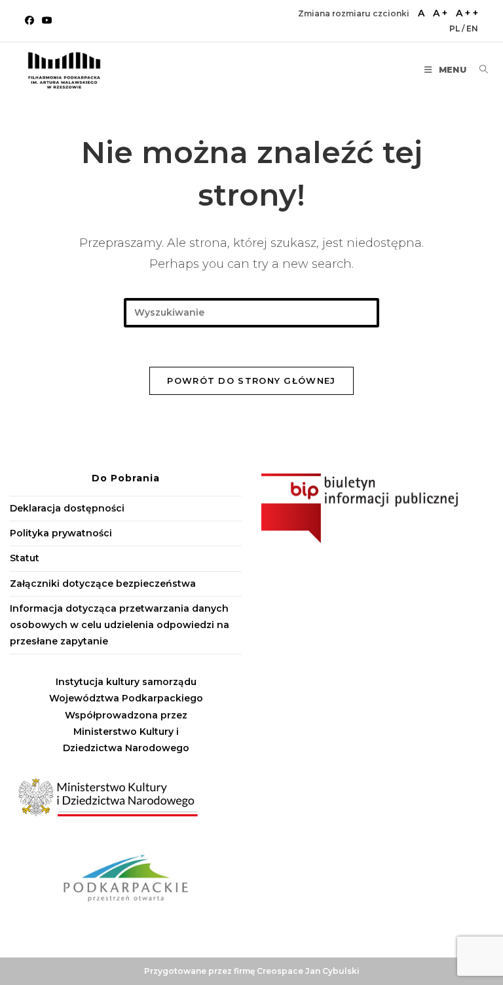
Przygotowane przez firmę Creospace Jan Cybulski (252, 971)
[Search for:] (479, 69)
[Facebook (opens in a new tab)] (31, 20)
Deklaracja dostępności (67, 508)
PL (455, 28)
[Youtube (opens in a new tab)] (47, 20)
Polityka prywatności (61, 533)
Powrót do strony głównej (251, 380)
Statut (24, 558)
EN (472, 28)
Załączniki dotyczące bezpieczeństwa (103, 583)
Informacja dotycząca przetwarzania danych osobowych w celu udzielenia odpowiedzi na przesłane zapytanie (119, 625)
